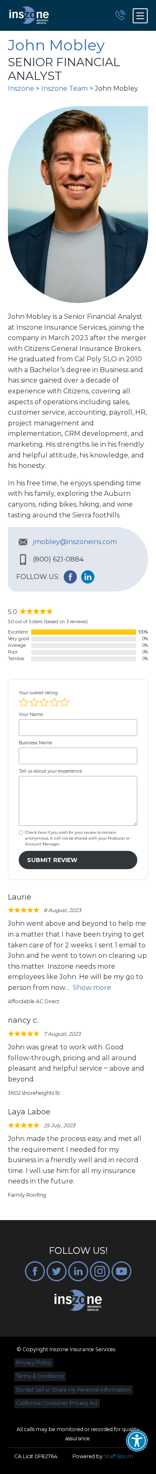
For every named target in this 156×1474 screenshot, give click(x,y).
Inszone (21, 88)
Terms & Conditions (40, 1376)
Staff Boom (118, 1456)
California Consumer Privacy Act (57, 1403)
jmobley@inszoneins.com (75, 542)
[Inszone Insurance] (29, 15)
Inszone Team (64, 88)
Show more (92, 988)
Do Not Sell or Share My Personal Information (73, 1390)
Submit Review (52, 860)
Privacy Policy (33, 1363)
